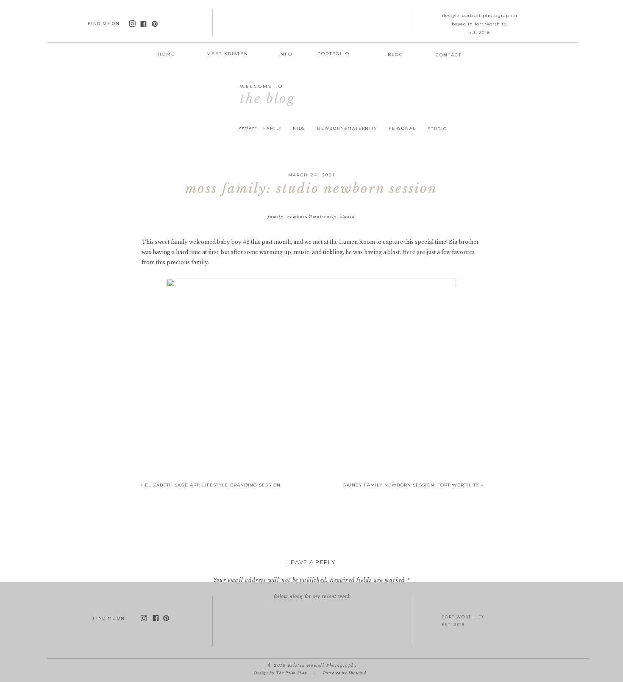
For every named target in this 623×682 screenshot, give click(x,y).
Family (276, 216)
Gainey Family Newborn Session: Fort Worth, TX (411, 485)
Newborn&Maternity (312, 216)
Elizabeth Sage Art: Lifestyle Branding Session (213, 485)
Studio (347, 216)
